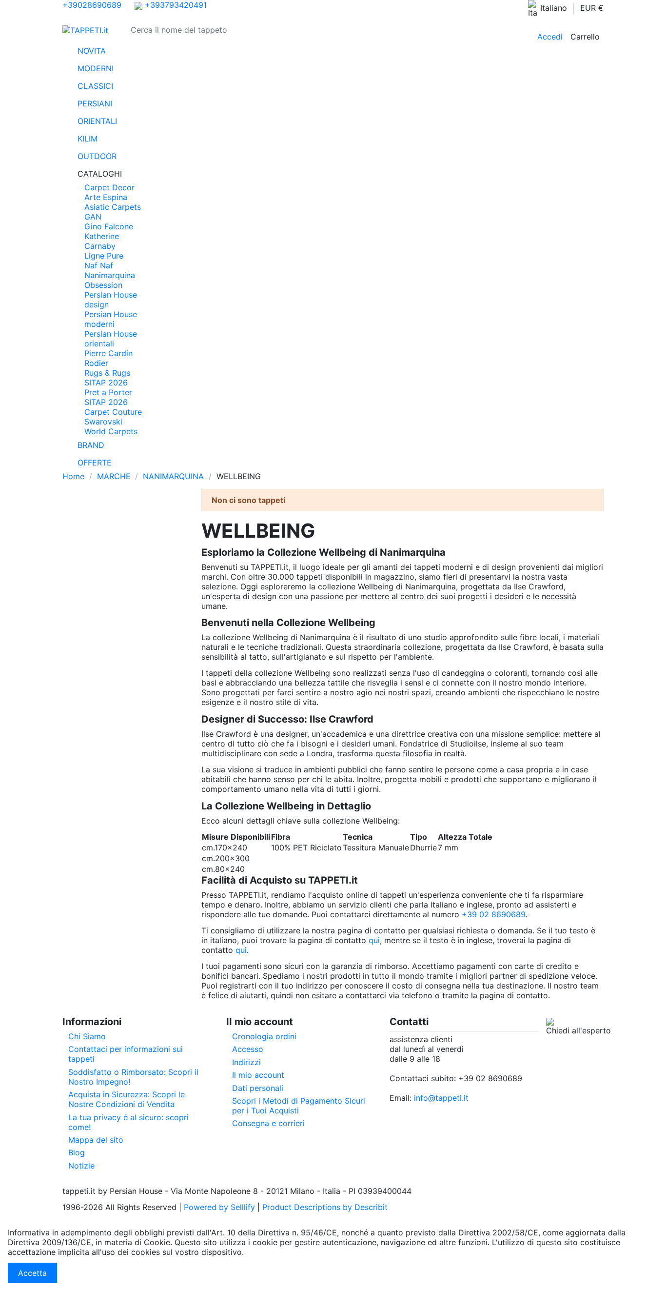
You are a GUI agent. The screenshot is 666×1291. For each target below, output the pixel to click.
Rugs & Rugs (107, 373)
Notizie (81, 1165)
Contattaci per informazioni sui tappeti (125, 1054)
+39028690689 (91, 5)
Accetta (32, 1273)
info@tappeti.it (441, 1098)
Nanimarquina (109, 275)
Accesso (247, 1049)
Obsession (103, 285)
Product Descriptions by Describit (325, 1207)
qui (374, 940)
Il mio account (258, 1075)
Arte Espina (105, 197)
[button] (333, 173)
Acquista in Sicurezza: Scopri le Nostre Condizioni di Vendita (126, 1099)
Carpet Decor (109, 187)
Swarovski (103, 421)
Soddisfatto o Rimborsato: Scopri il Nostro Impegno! (133, 1077)
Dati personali (257, 1088)
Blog (76, 1152)
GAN (92, 217)
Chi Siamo (87, 1036)
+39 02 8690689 (494, 914)
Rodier (96, 363)
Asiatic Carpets (112, 207)
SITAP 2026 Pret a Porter (108, 387)
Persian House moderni (110, 319)
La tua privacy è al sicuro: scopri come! (128, 1122)
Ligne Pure (103, 256)
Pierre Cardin (108, 353)
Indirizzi (246, 1062)
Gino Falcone (108, 226)
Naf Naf (98, 265)
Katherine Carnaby (101, 241)
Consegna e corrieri (268, 1123)
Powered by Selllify (219, 1207)
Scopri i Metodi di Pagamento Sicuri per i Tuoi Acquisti (298, 1105)
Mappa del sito (95, 1140)
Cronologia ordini (264, 1036)
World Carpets (110, 431)
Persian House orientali (110, 338)
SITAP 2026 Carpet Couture (113, 407)
